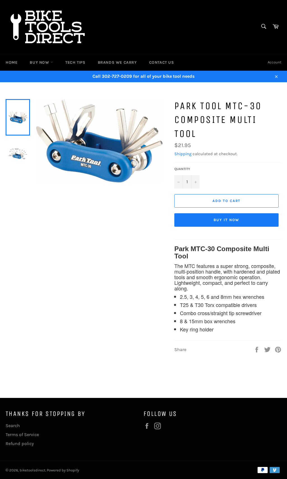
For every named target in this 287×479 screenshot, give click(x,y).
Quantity (182, 169)
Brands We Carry (117, 62)
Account (274, 62)
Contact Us (161, 62)
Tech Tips (75, 62)
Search (13, 425)
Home (11, 62)
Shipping (182, 153)
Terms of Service (22, 434)
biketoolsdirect (32, 470)
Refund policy (20, 443)
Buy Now (40, 62)
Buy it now (227, 220)
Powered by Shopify (63, 470)
